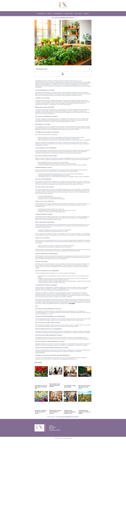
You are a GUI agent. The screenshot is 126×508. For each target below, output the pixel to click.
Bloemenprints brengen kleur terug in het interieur (55, 412)
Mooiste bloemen (51, 416)
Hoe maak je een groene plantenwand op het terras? (84, 387)
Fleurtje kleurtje (41, 13)
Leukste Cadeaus (68, 13)
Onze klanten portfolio (54, 430)
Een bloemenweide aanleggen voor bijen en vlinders (84, 412)
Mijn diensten (52, 427)
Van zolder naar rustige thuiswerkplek (70, 386)
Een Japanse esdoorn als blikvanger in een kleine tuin (41, 387)
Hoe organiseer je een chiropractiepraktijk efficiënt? (55, 385)
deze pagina (72, 303)
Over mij (51, 428)
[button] (89, 69)
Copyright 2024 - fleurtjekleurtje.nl (63, 438)
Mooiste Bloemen (58, 13)
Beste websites (78, 13)
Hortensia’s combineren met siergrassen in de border (41, 412)
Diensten (49, 13)
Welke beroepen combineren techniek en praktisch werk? (70, 412)
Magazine (86, 13)
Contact (51, 425)
